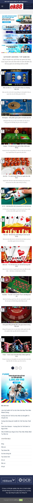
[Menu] (2, 6)
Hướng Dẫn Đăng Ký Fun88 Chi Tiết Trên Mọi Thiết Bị (16, 422)
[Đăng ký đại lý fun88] (16, 19)
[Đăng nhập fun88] (16, 48)
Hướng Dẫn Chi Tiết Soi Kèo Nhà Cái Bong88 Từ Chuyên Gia (15, 417)
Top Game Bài (5, 450)
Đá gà (3, 466)
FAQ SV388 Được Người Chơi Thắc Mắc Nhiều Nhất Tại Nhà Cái (16, 433)
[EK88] (16, 6)
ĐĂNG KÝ (28, 4)
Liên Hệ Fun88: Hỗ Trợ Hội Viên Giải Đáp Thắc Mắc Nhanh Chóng (16, 411)
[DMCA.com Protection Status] (24, 500)
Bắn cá (3, 463)
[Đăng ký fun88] (16, 387)
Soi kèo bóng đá (6, 453)
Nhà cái (3, 447)
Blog (2, 444)
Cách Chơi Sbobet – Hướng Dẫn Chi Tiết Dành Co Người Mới (15, 427)
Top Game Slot (5, 457)
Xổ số (3, 460)
